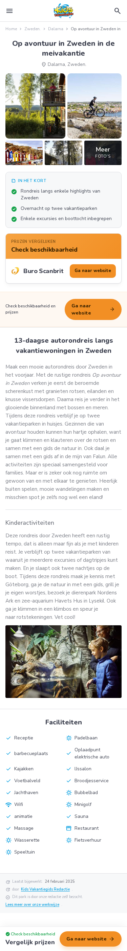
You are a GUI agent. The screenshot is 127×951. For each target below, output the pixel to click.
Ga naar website (93, 309)
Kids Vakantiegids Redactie (45, 889)
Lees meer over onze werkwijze (32, 904)
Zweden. (32, 29)
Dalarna (55, 29)
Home (11, 29)
